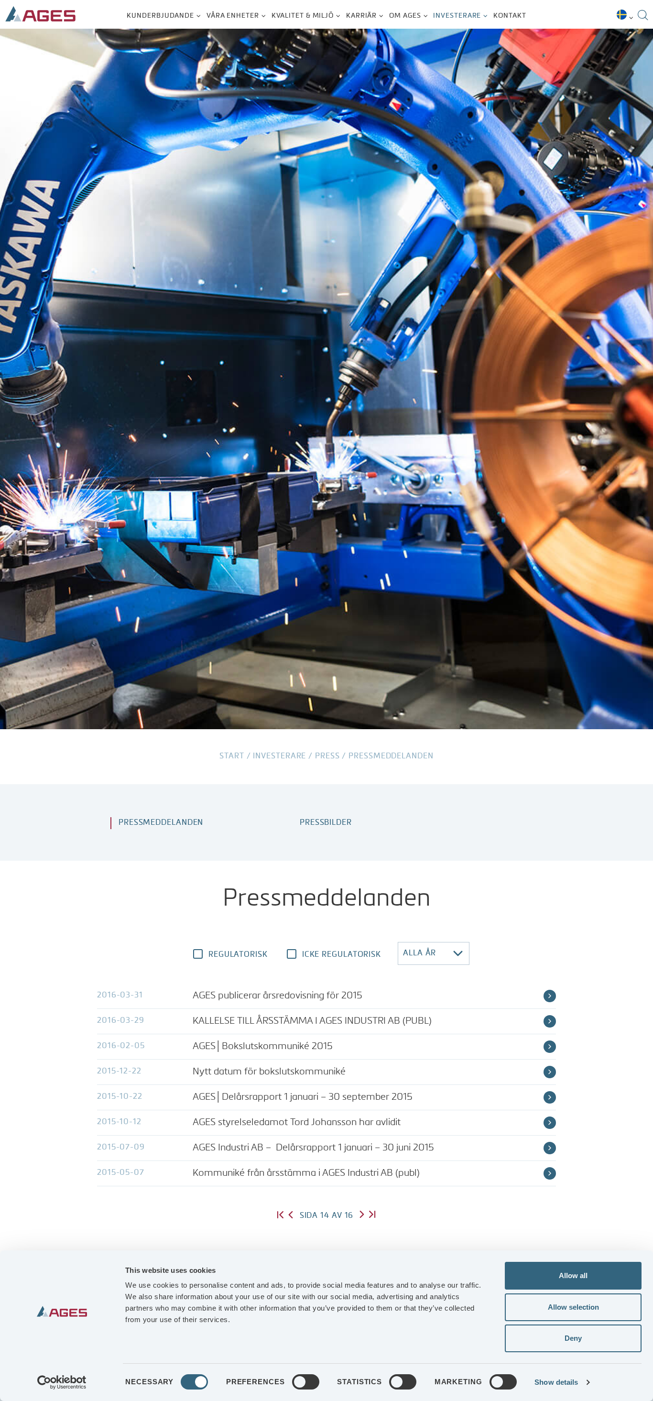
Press (327, 756)
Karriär (361, 15)
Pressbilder (326, 823)
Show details (556, 1382)
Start (231, 756)
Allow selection (573, 1307)
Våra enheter (233, 15)
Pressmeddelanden (161, 823)
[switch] (305, 1382)
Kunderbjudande (160, 15)
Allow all (573, 1275)
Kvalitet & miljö (303, 15)
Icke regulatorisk (341, 955)
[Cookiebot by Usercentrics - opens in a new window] (62, 1382)
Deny (573, 1338)
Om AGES (405, 15)
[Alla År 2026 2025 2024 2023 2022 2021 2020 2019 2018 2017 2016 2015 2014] (433, 953)
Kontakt (509, 15)
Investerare (457, 15)
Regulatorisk (238, 955)
